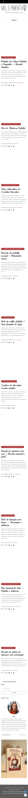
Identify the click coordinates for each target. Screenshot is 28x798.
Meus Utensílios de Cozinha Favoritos (10, 190)
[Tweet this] (9, 85)
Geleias (10, 648)
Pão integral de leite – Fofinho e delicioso (12, 589)
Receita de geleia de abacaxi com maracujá (12, 653)
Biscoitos (7, 381)
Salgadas (15, 124)
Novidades (15, 788)
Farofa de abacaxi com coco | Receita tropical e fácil (12, 453)
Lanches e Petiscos (9, 249)
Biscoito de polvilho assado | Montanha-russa (11, 255)
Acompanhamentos (15, 447)
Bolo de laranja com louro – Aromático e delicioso (11, 522)
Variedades (13, 185)
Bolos (6, 317)
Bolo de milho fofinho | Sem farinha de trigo (13, 323)
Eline (14, 716)
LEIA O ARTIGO (6, 735)
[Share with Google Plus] (11, 85)
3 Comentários (13, 670)
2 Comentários (16, 474)
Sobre (10, 788)
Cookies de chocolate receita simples (11, 387)
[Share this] (6, 85)
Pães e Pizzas (8, 124)
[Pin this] (13, 85)
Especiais (6, 185)
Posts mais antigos (10, 682)
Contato (17, 790)
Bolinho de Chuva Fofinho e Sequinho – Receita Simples (14, 64)
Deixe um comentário (18, 83)
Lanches (10, 57)
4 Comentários (14, 276)
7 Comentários (14, 543)
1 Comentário (15, 144)
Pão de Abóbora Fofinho (13, 128)
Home (6, 788)
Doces (6, 57)
